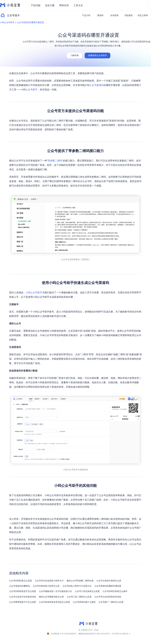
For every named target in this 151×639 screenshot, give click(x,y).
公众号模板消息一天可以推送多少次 (55, 591)
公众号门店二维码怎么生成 (79, 597)
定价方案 (50, 5)
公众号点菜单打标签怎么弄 (108, 580)
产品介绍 (86, 15)
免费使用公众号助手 (97, 55)
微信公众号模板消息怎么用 (51, 597)
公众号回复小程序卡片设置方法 (77, 586)
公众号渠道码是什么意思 (84, 602)
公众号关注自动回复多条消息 (107, 597)
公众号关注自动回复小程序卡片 (49, 580)
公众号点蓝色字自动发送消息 (22, 597)
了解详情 (74, 55)
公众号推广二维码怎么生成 (111, 602)
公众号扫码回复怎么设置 (20, 580)
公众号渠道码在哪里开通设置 (30, 22)
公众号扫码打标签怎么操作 (115, 591)
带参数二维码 (55, 160)
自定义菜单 (143, 15)
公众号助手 (31, 89)
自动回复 (114, 15)
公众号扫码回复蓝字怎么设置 (22, 591)
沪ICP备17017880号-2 (121, 634)
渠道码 (100, 15)
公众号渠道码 (96, 85)
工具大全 (78, 5)
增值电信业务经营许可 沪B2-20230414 (94, 634)
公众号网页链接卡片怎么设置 (22, 602)
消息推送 (128, 15)
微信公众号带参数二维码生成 (80, 580)
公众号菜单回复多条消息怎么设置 (54, 602)
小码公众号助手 (7, 22)
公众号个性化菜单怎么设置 (87, 591)
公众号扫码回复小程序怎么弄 (46, 586)
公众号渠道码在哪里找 (19, 586)
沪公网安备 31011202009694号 (63, 634)
